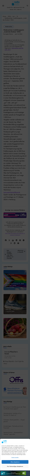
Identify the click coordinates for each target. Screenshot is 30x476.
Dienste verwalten (15, 457)
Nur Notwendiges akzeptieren (15, 466)
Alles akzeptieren (15, 462)
